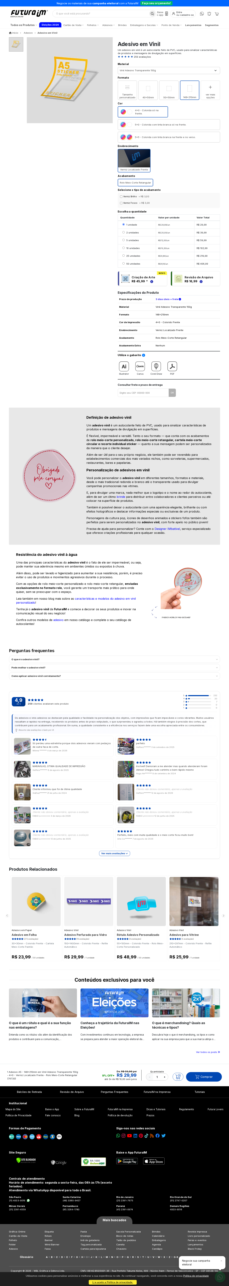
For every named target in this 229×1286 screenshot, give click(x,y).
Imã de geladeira (90, 1240)
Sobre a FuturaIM (84, 1109)
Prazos (150, 1115)
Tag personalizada (91, 1244)
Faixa (48, 1248)
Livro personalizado (199, 1235)
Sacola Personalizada (128, 1231)
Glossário (26, 1257)
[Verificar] (26, 1160)
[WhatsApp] (202, 14)
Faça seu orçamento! (156, 3)
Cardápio (157, 1248)
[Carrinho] (216, 14)
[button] (169, 57)
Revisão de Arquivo (72, 1092)
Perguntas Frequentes (114, 1092)
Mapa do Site (13, 1109)
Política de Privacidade (19, 1115)
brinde (121, 497)
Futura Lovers (215, 1109)
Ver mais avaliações (113, 853)
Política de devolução (120, 1115)
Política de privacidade (196, 1275)
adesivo (58, 620)
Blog (76, 1115)
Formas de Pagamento (25, 1128)
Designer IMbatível (167, 529)
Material (123, 64)
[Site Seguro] (59, 1161)
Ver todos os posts (207, 1052)
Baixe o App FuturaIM (131, 1152)
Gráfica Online (17, 1231)
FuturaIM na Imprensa (157, 1092)
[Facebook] (157, 1135)
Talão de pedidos (126, 1240)
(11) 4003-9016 (17, 1200)
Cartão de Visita (18, 1235)
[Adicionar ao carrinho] (178, 1077)
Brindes (156, 1231)
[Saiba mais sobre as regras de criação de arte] (151, 281)
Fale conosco (53, 1115)
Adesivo (13, 1248)
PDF (172, 374)
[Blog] (152, 1135)
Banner (49, 1240)
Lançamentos (195, 1244)
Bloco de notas (124, 1235)
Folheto (13, 1240)
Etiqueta (49, 1231)
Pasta (84, 1231)
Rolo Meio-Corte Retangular (135, 182)
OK (172, 392)
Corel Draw (156, 374)
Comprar (207, 1077)
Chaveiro (121, 1248)
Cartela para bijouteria (93, 1248)
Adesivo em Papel (22, 930)
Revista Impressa (197, 1231)
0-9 (176, 1257)
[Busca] (152, 13)
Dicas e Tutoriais (156, 1109)
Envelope (86, 1235)
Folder (12, 1244)
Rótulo (48, 1235)
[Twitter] (163, 1135)
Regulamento (186, 1109)
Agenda (156, 1244)
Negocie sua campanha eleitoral (196, 1262)
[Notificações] (209, 14)
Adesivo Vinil (71, 930)
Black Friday (195, 1248)
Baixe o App (52, 1109)
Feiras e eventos (197, 1240)
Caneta (120, 1244)
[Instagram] (123, 1135)
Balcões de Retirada (29, 1092)
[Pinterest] (141, 1135)
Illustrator (124, 374)
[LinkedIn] (135, 1135)
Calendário (158, 1235)
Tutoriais (199, 1092)
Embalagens (159, 1240)
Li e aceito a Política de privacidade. (112, 1282)
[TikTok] (146, 1135)
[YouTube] (129, 1135)
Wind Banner (52, 1244)
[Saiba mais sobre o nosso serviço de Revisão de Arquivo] (201, 281)
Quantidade (157, 1071)
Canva (140, 374)
